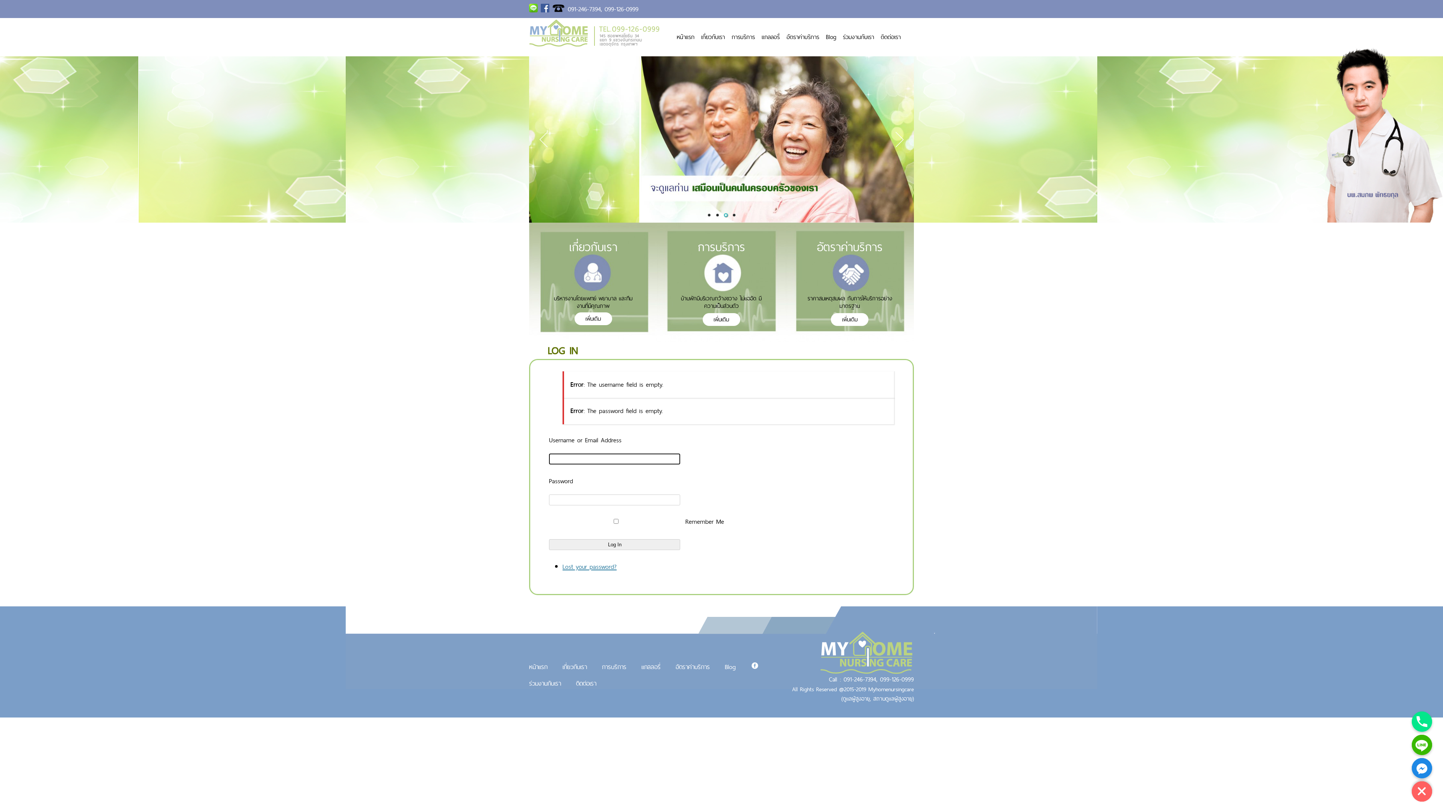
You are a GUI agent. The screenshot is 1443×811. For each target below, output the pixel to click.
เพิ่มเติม (593, 318)
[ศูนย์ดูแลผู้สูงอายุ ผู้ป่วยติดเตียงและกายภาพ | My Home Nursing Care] (594, 44)
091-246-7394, (585, 9)
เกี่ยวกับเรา (713, 37)
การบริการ (743, 37)
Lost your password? (590, 566)
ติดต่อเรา (891, 37)
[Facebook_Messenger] (1422, 768)
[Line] (1422, 745)
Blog (831, 37)
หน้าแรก (685, 37)
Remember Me (704, 521)
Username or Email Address (585, 440)
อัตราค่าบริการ (803, 37)
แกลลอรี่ (771, 37)
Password (561, 481)
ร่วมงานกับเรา (858, 37)
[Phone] (1422, 722)
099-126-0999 (621, 9)
